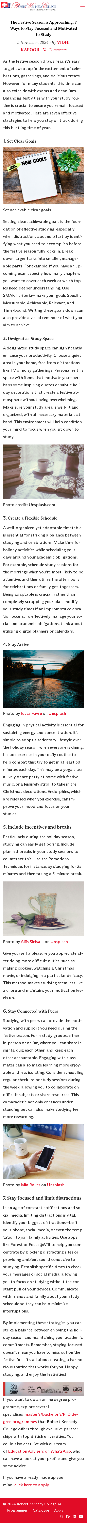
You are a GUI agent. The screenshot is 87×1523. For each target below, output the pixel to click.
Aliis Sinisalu (32, 941)
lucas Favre (31, 713)
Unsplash (57, 713)
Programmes (17, 1510)
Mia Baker (30, 1184)
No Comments (54, 49)
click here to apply (31, 1485)
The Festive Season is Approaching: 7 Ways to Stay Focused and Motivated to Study (43, 28)
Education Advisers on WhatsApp (39, 1451)
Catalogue (41, 1510)
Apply (58, 1510)
